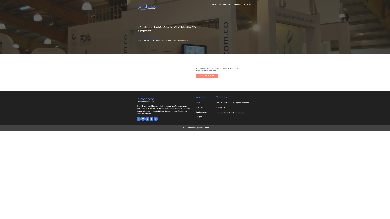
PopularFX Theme (202, 127)
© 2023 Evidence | (188, 127)
